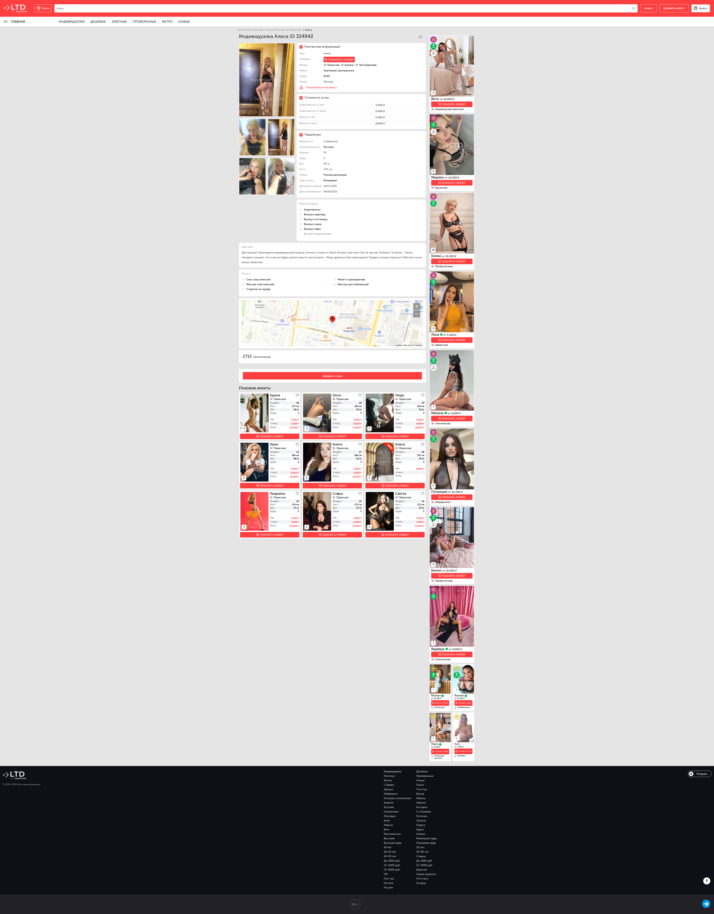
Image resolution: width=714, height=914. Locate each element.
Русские (329, 147)
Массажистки (392, 834)
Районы (421, 798)
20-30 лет (390, 851)
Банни (436, 570)
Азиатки (388, 802)
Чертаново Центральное (339, 70)
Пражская (295, 29)
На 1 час (389, 878)
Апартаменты (312, 209)
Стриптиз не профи (258, 289)
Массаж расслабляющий (353, 284)
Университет (443, 502)
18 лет (388, 847)
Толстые (421, 789)
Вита (435, 99)
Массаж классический (260, 284)
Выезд (420, 793)
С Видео (389, 784)
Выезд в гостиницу (315, 219)
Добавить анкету (674, 8)
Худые (420, 829)
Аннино (349, 65)
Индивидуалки (72, 21)
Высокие (389, 838)
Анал (387, 820)
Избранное (390, 793)
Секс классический (258, 279)
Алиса (400, 444)
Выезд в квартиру (314, 214)
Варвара (438, 649)
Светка (400, 494)
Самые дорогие (426, 874)
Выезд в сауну (312, 224)
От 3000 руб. (424, 865)
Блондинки (330, 180)
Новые (184, 21)
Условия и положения (397, 798)
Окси (336, 395)
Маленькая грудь (426, 838)
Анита (337, 444)
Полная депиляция (335, 174)
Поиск (420, 784)
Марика (438, 177)
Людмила (277, 494)
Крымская (441, 187)
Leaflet (398, 345)
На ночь (389, 883)
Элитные (119, 21)
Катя (457, 744)
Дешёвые (98, 21)
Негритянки (391, 811)
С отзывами (423, 811)
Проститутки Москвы (250, 29)
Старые (421, 856)
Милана (438, 413)
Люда (399, 395)
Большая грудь (393, 842)
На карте (421, 807)
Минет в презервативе (351, 279)
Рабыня (388, 825)
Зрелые (388, 789)
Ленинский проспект (439, 757)
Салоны (421, 820)
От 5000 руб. (392, 869)
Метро (167, 21)
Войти (703, 8)
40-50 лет (390, 856)
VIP (386, 874)
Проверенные (144, 21)
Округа (420, 825)
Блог (387, 829)
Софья (337, 494)
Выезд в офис (312, 229)
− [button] (416, 313)
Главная (18, 21)
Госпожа (421, 816)
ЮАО (327, 76)
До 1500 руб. (424, 860)
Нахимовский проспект (449, 109)
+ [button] (416, 306)
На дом (388, 887)
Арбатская (441, 345)
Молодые (390, 816)
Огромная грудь (426, 842)
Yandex (418, 345)
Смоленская (442, 423)
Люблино (461, 756)
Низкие (420, 834)
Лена (435, 335)
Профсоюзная (444, 266)
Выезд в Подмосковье (318, 233)
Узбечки (421, 802)
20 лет (420, 847)
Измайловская (463, 707)
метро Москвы (276, 29)
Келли (436, 256)
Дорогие (421, 869)
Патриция (439, 492)
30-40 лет (422, 851)
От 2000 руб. (392, 865)
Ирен (274, 444)
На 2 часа (422, 878)
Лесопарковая (368, 65)
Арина (275, 395)
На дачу (421, 883)
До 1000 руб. (392, 860)
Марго (435, 744)
